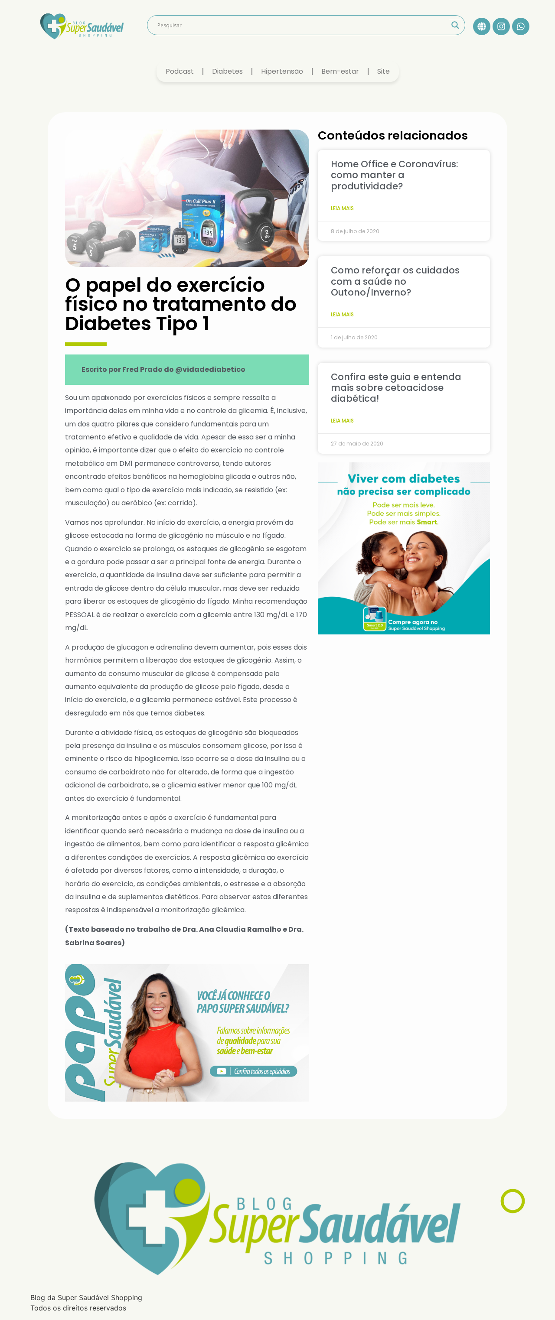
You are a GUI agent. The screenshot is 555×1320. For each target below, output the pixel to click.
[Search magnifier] (455, 25)
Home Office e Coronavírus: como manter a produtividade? (394, 175)
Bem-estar (340, 71)
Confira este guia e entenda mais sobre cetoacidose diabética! (396, 388)
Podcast (180, 71)
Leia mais (342, 208)
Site (383, 71)
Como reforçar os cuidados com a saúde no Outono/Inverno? (395, 281)
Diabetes (227, 71)
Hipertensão (282, 71)
